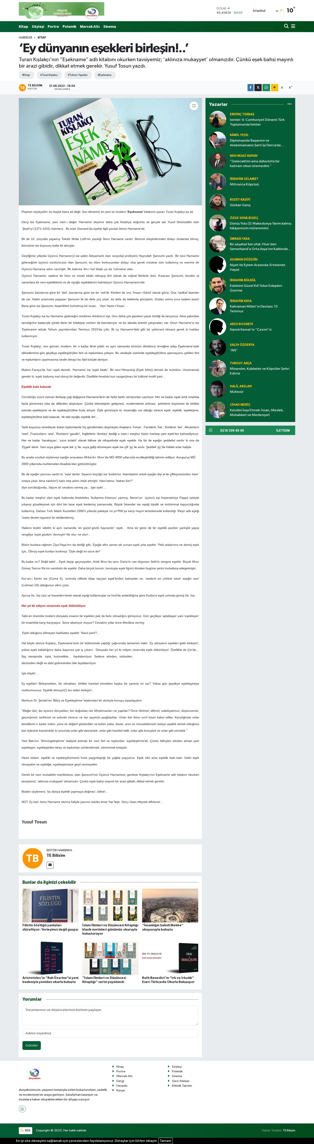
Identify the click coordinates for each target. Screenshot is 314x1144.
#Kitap (26, 75)
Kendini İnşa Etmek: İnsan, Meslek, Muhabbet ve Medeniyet (257, 412)
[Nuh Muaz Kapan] (217, 161)
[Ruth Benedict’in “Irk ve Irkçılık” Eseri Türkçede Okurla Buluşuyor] (170, 958)
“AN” (234, 350)
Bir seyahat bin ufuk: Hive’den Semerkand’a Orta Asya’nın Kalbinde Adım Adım (259, 247)
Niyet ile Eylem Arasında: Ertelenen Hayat (257, 267)
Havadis (122, 1085)
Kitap (23, 26)
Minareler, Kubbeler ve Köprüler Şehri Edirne (259, 371)
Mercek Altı (90, 26)
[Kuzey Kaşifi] (217, 202)
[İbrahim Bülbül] (217, 285)
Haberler (25, 37)
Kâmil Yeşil (239, 135)
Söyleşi (38, 26)
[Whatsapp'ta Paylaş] (266, 87)
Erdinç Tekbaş (242, 114)
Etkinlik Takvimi (182, 1085)
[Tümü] (290, 104)
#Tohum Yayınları (77, 75)
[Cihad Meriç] (217, 409)
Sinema (109, 26)
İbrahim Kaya (241, 301)
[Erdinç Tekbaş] (217, 119)
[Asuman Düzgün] (217, 264)
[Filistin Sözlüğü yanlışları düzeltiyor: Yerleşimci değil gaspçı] (50, 905)
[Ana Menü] (292, 26)
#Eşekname (104, 75)
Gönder (31, 1045)
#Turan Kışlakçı (48, 75)
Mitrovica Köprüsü (244, 184)
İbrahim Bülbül (243, 280)
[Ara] (286, 26)
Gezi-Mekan (180, 1081)
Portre (53, 26)
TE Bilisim (56, 855)
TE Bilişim (289, 1130)
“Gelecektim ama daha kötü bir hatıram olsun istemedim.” (255, 164)
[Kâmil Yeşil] (217, 140)
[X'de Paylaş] (258, 87)
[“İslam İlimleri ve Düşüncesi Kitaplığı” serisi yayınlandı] (110, 958)
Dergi (120, 1081)
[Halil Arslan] (217, 389)
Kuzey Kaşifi (240, 199)
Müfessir (237, 392)
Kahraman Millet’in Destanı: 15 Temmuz (254, 309)
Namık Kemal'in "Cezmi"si (250, 330)
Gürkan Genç (240, 205)
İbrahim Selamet (244, 179)
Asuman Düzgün (243, 259)
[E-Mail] (50, 865)
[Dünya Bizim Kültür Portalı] (61, 10)
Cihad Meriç (240, 404)
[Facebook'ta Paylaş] (251, 87)
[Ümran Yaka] (217, 244)
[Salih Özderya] (217, 347)
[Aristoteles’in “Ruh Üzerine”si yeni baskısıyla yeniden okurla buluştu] (50, 958)
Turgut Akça (241, 363)
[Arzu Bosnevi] (217, 327)
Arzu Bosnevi (241, 324)
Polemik (69, 26)
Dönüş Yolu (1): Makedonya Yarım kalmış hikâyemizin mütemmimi (260, 226)
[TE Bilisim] (32, 858)
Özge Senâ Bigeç (244, 218)
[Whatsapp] (22, 1109)
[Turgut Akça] (217, 368)
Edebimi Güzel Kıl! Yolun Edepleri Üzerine (256, 288)
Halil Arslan (241, 386)
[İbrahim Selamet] (217, 181)
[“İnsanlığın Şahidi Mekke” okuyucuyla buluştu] (170, 905)
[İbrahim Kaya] (217, 306)
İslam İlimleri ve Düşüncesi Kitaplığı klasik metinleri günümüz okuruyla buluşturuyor (110, 929)
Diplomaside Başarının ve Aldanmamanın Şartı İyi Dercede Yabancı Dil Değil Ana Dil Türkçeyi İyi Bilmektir (258, 143)
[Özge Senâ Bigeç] (217, 223)
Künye (120, 1090)
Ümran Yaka (240, 238)
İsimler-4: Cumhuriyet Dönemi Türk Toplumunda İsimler (257, 122)
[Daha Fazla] (274, 87)
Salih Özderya (242, 344)
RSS (27, 1130)
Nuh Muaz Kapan (243, 155)
